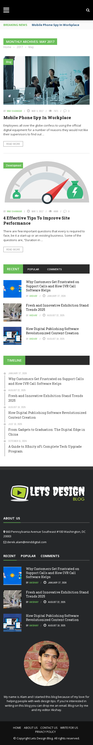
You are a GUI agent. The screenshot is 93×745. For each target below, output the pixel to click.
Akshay (33, 296)
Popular (33, 269)
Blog (8, 62)
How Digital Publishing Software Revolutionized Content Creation (52, 331)
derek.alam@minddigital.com (26, 542)
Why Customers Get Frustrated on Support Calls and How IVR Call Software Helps (52, 286)
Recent (13, 269)
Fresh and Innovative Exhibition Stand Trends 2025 (57, 307)
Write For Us (69, 728)
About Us (30, 728)
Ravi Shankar (14, 111)
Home (17, 728)
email (63, 705)
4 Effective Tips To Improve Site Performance (36, 220)
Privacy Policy (45, 732)
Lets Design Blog (41, 738)
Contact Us (48, 728)
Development (13, 165)
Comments (54, 269)
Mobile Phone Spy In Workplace (55, 25)
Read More (13, 143)
